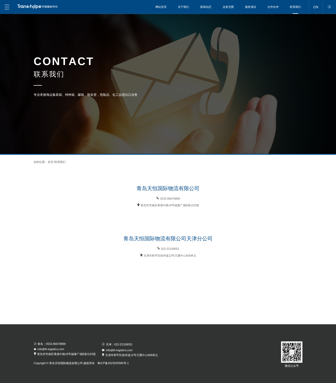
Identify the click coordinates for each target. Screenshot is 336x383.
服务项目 (250, 6)
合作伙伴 (273, 6)
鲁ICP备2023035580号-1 (113, 363)
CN (315, 7)
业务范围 (228, 6)
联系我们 (295, 6)
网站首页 (161, 6)
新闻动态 (205, 6)
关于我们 (183, 6)
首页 (50, 161)
